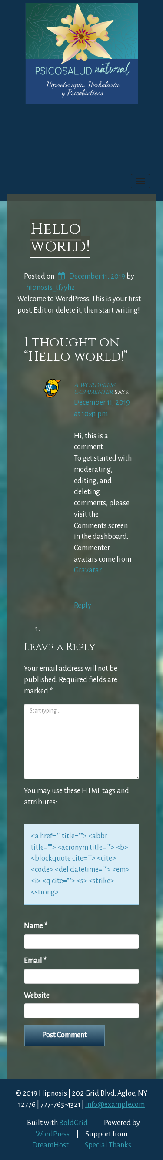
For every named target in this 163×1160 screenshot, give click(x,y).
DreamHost (50, 1145)
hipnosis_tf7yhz (50, 288)
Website (37, 995)
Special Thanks (108, 1145)
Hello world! (60, 238)
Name (35, 926)
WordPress (53, 1134)
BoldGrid (73, 1123)
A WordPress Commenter (94, 388)
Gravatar (87, 570)
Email (35, 961)
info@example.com (115, 1105)
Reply (82, 605)
